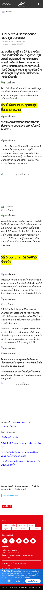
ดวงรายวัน (35, 529)
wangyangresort (20, 422)
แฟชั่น (13, 525)
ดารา (31, 525)
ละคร (15, 529)
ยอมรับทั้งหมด (33, 581)
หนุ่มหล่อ (7, 529)
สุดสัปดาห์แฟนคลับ (11, 495)
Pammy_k (14, 426)
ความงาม (22, 525)
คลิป (5, 525)
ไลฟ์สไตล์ (24, 529)
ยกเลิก (18, 581)
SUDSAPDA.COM (19, 41)
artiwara (4, 426)
